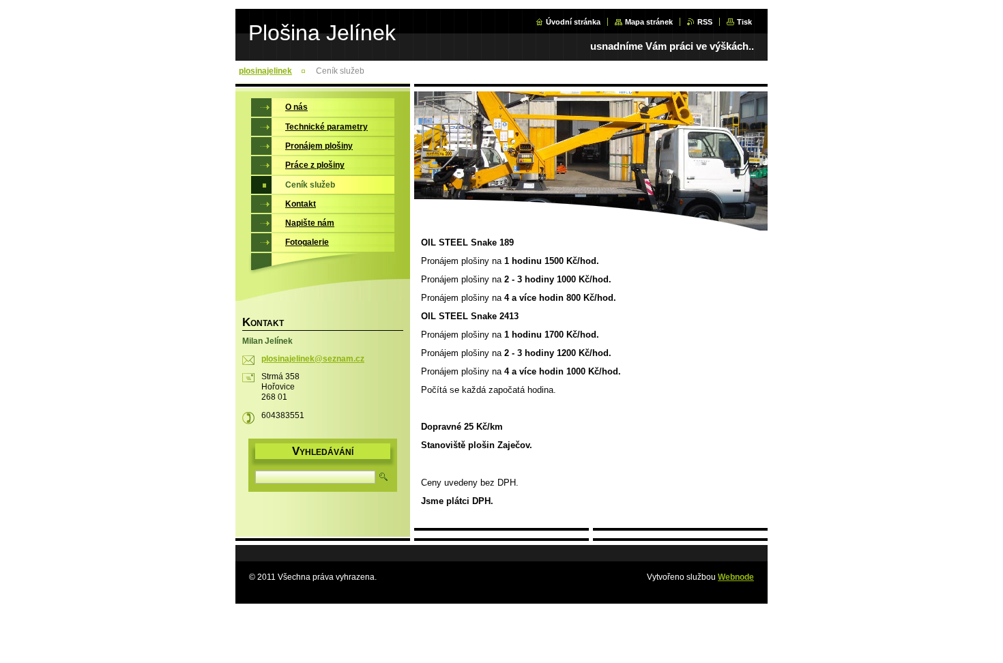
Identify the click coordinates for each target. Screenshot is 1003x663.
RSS (704, 22)
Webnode (736, 577)
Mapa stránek (649, 22)
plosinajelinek (265, 71)
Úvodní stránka (573, 22)
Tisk (744, 22)
